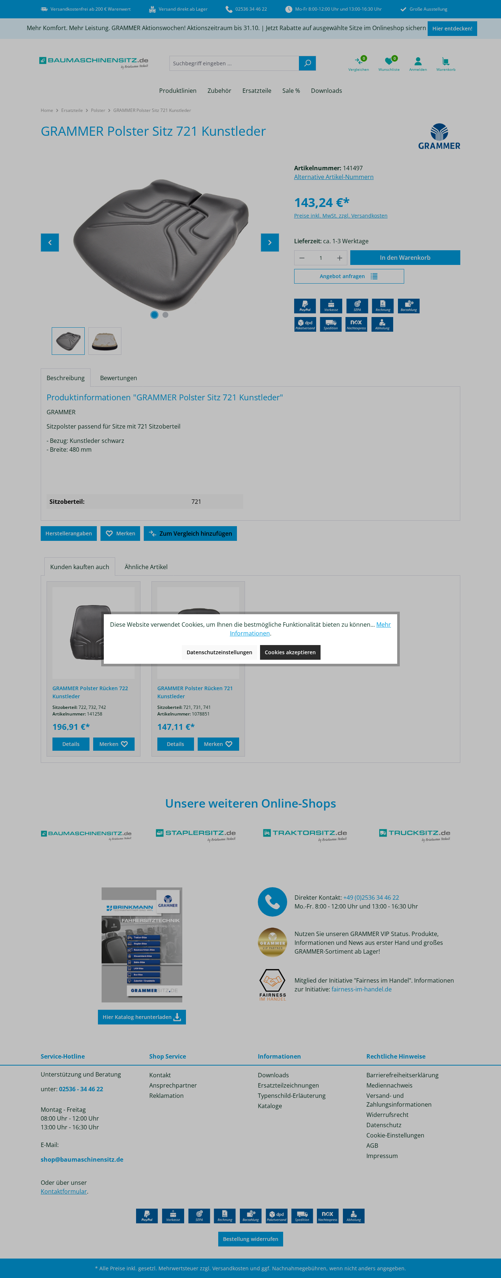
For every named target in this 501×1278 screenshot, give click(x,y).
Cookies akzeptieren (290, 652)
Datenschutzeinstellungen (219, 652)
